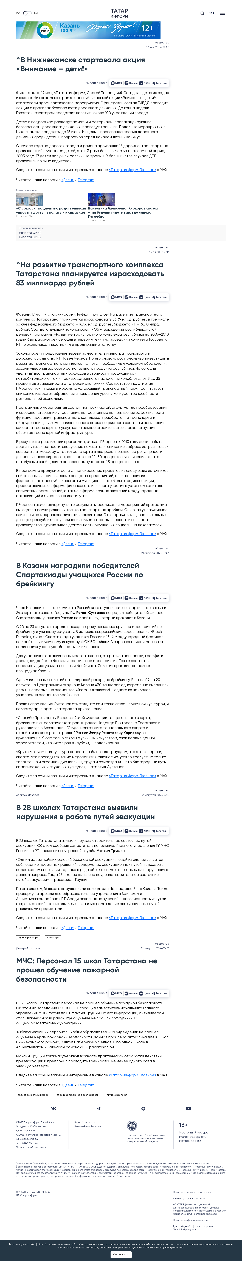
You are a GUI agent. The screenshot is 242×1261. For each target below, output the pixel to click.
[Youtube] (188, 1108)
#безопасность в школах (33, 1095)
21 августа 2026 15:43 (155, 553)
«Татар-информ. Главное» (132, 170)
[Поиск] (202, 13)
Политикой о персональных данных (121, 1247)
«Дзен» (67, 180)
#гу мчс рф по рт (28, 937)
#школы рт (53, 937)
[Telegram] (98, 1108)
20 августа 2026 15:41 (155, 948)
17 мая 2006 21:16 (158, 252)
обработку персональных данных (78, 1247)
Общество (162, 42)
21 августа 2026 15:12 (155, 795)
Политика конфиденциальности (190, 1220)
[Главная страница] (119, 13)
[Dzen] (143, 1108)
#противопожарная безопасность (78, 1095)
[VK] (53, 1108)
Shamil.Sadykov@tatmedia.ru (188, 1230)
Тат (35, 13)
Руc (18, 13)
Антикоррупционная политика (189, 1198)
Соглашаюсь (121, 1254)
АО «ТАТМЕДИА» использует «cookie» (192, 1205)
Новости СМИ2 (30, 232)
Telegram (86, 180)
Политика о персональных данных (192, 1192)
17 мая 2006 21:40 (157, 47)
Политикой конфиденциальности (164, 1247)
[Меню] (223, 13)
